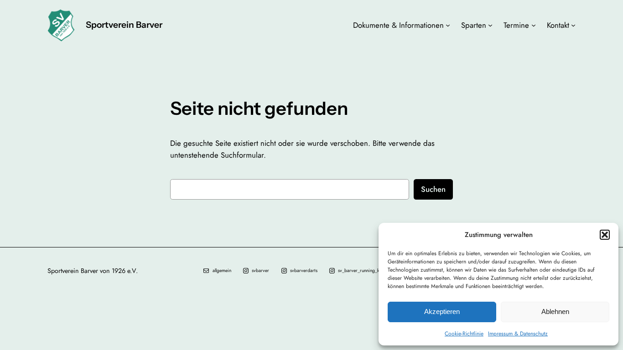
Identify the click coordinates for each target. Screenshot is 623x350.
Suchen (433, 189)
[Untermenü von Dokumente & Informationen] (448, 25)
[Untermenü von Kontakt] (573, 25)
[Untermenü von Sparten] (490, 25)
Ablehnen (555, 311)
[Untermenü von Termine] (533, 25)
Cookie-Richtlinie (464, 333)
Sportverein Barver (124, 24)
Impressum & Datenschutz (518, 333)
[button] (604, 234)
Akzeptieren (442, 311)
